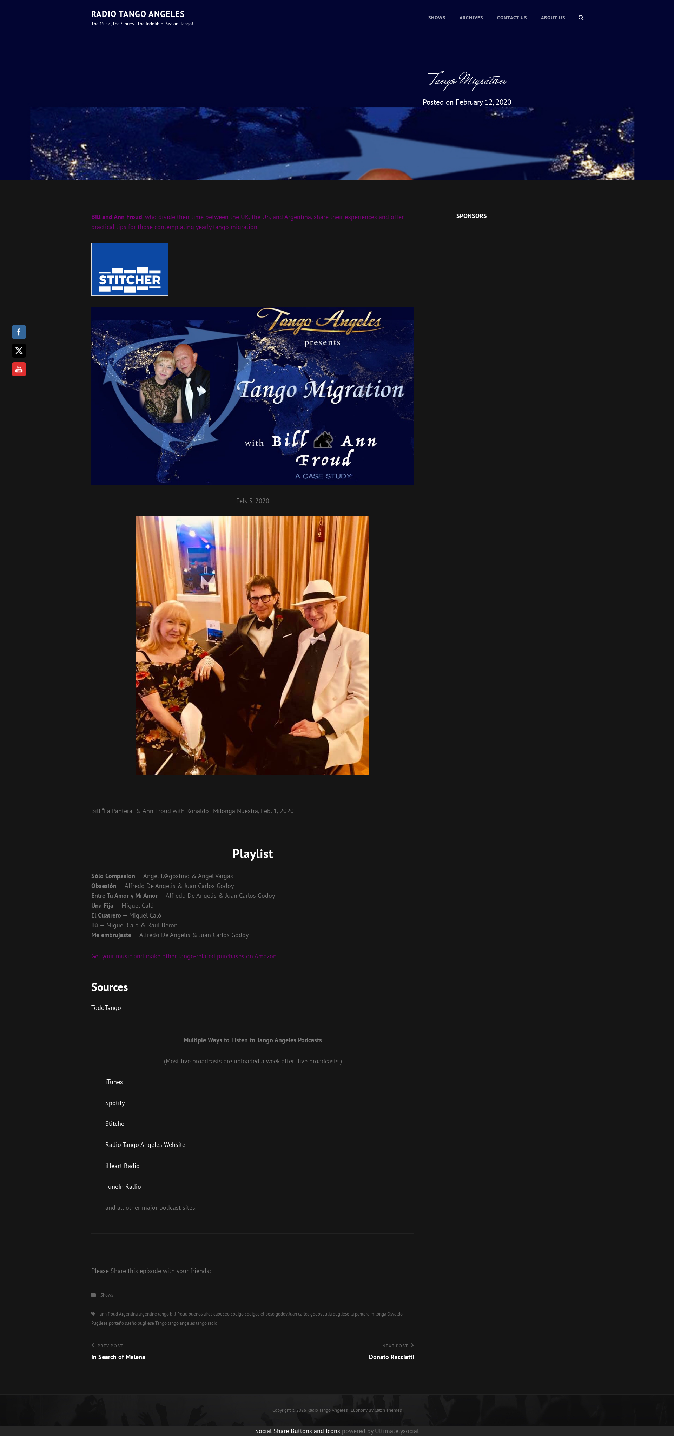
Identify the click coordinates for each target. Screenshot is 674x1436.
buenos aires (200, 1314)
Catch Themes (388, 1410)
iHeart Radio (122, 1166)
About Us (553, 17)
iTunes (114, 1082)
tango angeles (181, 1323)
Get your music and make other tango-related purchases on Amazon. (184, 956)
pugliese (146, 1323)
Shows (436, 17)
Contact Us (512, 17)
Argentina (128, 1314)
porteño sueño (123, 1323)
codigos (252, 1314)
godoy (282, 1314)
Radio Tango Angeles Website (145, 1145)
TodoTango (106, 1008)
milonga (378, 1314)
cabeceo (221, 1314)
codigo (237, 1314)
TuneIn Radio (123, 1186)
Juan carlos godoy (305, 1314)
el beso (267, 1314)
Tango (161, 1323)
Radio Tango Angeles (138, 13)
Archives (471, 17)
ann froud (109, 1314)
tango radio (206, 1323)
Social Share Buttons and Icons (297, 1431)
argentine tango (154, 1314)
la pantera (359, 1314)
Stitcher (115, 1124)
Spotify (115, 1103)
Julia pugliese (336, 1314)
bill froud (178, 1314)
